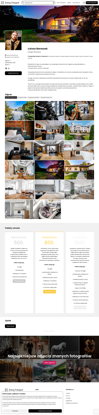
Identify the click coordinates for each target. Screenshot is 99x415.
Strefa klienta (76, 2)
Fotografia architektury (33, 97)
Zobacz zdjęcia (48, 362)
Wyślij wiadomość (13, 73)
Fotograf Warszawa (34, 52)
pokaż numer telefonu (12, 57)
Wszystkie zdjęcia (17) (11, 97)
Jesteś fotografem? (92, 2)
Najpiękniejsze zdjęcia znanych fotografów (49, 356)
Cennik (68, 393)
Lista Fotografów (61, 2)
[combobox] (38, 3)
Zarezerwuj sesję (19, 281)
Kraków (67, 56)
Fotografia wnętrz (22, 97)
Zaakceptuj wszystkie (45, 411)
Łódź (49, 56)
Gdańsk (62, 56)
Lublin (76, 56)
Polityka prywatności (72, 403)
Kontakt (68, 398)
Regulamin (69, 400)
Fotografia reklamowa (46, 97)
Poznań (30, 58)
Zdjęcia (69, 2)
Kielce (53, 56)
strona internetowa (12, 55)
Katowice (86, 56)
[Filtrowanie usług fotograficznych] (53, 2)
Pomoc (68, 396)
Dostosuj (15, 411)
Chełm (81, 56)
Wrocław (72, 56)
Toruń (91, 56)
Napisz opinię (10, 326)
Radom (57, 56)
